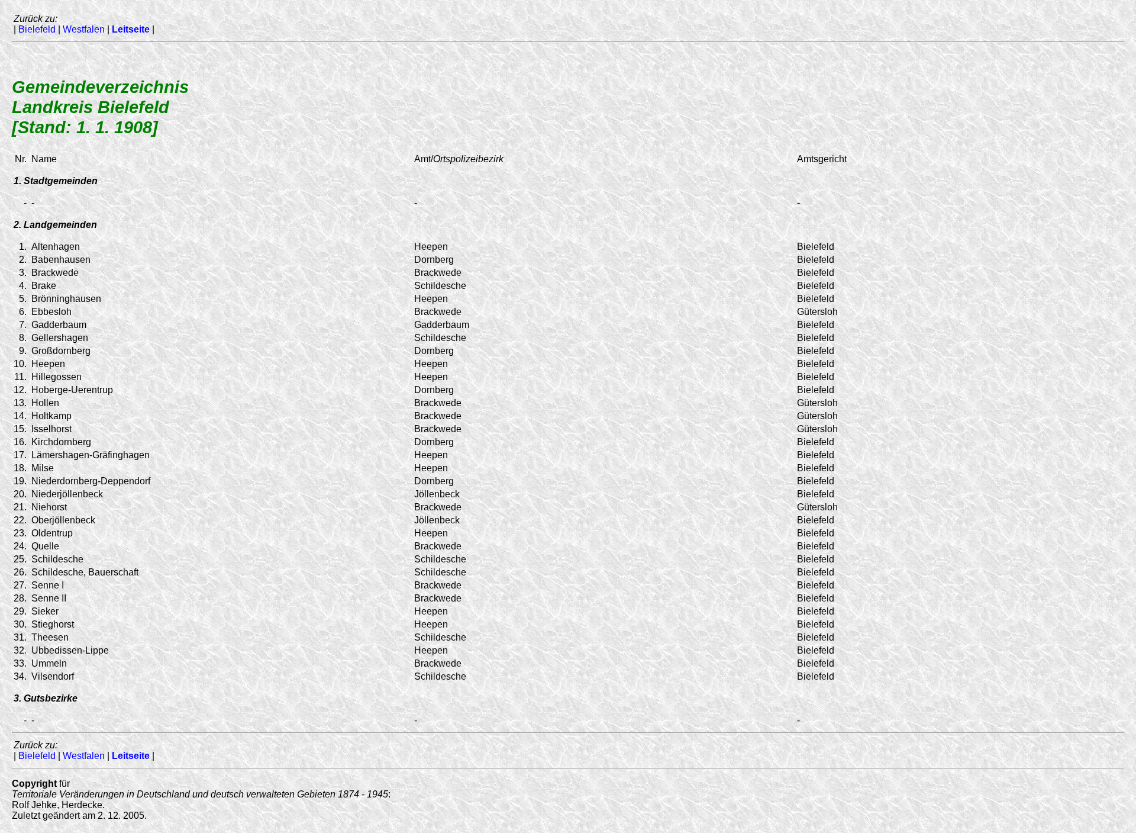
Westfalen (84, 29)
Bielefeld (37, 29)
